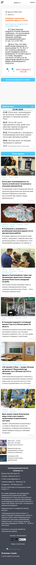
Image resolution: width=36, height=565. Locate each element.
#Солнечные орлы (7, 273)
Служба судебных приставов (10, 556)
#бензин (4, 320)
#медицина (13, 411)
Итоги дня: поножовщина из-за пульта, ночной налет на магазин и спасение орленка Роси (16, 184)
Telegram (26, 69)
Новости (4, 177)
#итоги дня (5, 179)
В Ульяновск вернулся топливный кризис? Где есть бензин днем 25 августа (16, 324)
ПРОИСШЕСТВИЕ (11, 26)
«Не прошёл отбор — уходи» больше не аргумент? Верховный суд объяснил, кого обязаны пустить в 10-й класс (18, 370)
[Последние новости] (28, 106)
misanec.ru (5, 489)
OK (25, 72)
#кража (12, 226)
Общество (20, 224)
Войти (32, 2)
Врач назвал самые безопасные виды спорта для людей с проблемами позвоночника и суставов (15, 417)
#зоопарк (4, 271)
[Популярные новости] (32, 106)
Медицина (5, 409)
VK (21, 72)
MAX (18, 69)
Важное (4, 318)
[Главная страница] (17, 2)
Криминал (5, 224)
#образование (17, 364)
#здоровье (5, 411)
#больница (5, 226)
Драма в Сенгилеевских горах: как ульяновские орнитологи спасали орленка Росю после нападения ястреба (17, 278)
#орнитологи (13, 271)
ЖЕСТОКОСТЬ (10, 24)
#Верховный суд (6, 364)
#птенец (21, 271)
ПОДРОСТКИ (22, 24)
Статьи (16, 177)
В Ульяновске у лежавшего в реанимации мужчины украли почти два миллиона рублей (17, 231)
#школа (25, 364)
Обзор (10, 177)
